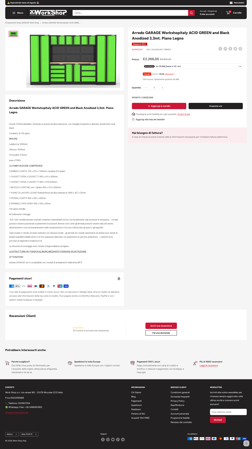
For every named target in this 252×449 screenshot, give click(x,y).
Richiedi (218, 420)
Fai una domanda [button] (161, 333)
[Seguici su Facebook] (103, 439)
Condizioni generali (180, 392)
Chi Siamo (136, 392)
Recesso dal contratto (181, 422)
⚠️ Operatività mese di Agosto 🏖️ (23, 2)
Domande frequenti (180, 396)
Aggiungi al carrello (160, 106)
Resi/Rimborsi (177, 405)
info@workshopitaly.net (16, 412)
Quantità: (136, 87)
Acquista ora (215, 106)
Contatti (174, 409)
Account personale (180, 413)
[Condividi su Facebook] (220, 49)
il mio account (207, 14)
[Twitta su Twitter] (230, 49)
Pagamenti (136, 401)
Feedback (136, 409)
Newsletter (239, 2)
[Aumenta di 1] (162, 88)
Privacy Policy (178, 401)
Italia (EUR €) (26, 434)
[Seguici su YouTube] (113, 439)
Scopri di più (184, 114)
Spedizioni (136, 405)
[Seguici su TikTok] (118, 439)
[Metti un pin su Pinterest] (225, 49)
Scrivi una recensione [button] (161, 325)
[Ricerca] (191, 13)
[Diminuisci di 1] (145, 88)
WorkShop (137, 49)
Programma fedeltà (180, 418)
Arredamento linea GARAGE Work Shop (22, 23)
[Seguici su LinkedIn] (123, 439)
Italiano (10, 434)
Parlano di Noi (138, 413)
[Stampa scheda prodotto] (240, 49)
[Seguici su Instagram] (108, 439)
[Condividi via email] (235, 49)
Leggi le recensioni (209, 365)
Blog (133, 396)
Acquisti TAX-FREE (140, 418)
